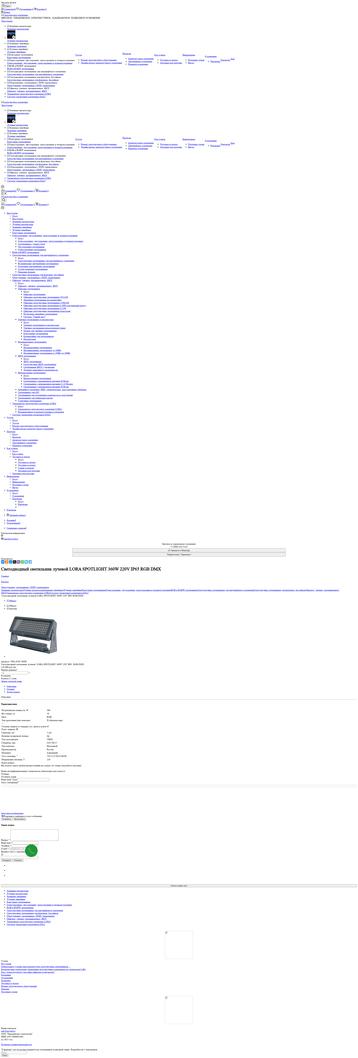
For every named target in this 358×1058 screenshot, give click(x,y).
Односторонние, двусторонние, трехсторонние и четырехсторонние (50, 241)
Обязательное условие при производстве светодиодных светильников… (35, 966)
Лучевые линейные (72, 590)
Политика (6, 980)
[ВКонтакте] (2, 562)
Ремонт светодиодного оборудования (19, 986)
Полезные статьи (9, 991)
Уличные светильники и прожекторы (41, 325)
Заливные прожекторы (12, 590)
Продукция (17, 218)
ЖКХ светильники (32, 361)
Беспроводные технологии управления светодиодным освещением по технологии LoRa (43, 969)
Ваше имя (6, 779)
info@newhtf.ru (11, 539)
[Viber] (18, 562)
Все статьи (6, 963)
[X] (14, 562)
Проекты (16, 437)
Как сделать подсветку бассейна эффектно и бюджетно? (28, 972)
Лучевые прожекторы (33, 590)
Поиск (4, 1055)
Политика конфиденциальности (16, 1044)
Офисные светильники (34, 294)
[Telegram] (30, 562)
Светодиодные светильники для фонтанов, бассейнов (279, 590)
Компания (6, 975)
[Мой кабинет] (2, 187)
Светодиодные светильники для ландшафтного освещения (46, 260)
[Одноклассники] (6, 562)
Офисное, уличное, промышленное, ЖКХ (38, 286)
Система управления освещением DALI (69, 593)
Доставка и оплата (27, 462)
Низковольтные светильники (37, 378)
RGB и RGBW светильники (184, 590)
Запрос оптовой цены (11, 681)
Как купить (17, 454)
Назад (15, 216)
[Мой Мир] (10, 562)
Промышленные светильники (37, 347)
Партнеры (23, 504)
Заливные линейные (53, 590)
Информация (18, 482)
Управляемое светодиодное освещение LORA (40, 409)
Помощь (5, 989)
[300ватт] (11, 600)
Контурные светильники (94, 590)
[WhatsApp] (22, 562)
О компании (18, 496)
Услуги (15, 423)
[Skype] (26, 562)
